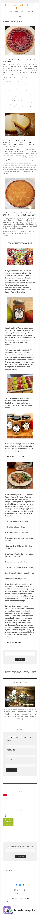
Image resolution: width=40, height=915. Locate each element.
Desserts (11, 92)
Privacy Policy (20, 890)
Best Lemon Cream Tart (26, 81)
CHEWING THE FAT (20, 6)
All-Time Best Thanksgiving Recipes (20, 77)
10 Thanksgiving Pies (7, 77)
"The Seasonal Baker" (7, 231)
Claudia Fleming (13, 87)
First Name (10, 750)
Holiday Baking (18, 100)
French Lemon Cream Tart (16, 94)
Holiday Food (25, 100)
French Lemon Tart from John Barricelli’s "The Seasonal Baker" (19, 214)
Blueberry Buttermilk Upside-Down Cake (20, 83)
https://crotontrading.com (14, 456)
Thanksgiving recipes (32, 106)
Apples (33, 79)
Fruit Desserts (11, 169)
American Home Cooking (18, 79)
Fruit (32, 94)
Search (20, 659)
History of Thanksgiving (10, 100)
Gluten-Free (12, 96)
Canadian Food (10, 85)
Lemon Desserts (26, 169)
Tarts (19, 171)
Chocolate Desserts (27, 85)
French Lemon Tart (26, 94)
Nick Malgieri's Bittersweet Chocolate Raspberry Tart (24, 104)
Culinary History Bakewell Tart (12, 90)
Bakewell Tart (6, 81)
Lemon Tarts (24, 102)
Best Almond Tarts (16, 81)
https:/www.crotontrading (14, 642)
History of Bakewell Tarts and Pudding (23, 98)
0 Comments (17, 108)
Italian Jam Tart (31, 100)
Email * (8, 740)
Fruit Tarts (7, 96)
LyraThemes (28, 902)
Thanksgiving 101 (15, 106)
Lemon (20, 102)
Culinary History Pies (24, 90)
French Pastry (28, 231)
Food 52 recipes (18, 165)
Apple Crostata (28, 79)
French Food (17, 167)
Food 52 (12, 165)
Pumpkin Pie (8, 106)
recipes (11, 824)
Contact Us (20, 893)
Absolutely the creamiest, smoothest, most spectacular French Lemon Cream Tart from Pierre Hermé (19, 143)
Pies (4, 106)
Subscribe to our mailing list (20, 847)
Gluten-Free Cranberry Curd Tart (23, 96)
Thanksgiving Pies (23, 106)
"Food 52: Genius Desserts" (9, 163)
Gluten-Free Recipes (10, 98)
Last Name (10, 759)
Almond (30, 77)
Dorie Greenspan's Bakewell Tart (21, 92)
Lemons (16, 233)
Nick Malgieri (9, 104)
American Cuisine (9, 79)
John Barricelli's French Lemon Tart (10, 102)
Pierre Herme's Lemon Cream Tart (10, 171)
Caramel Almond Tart (18, 85)
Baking (10, 81)
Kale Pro (27, 898)
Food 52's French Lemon (27, 165)
